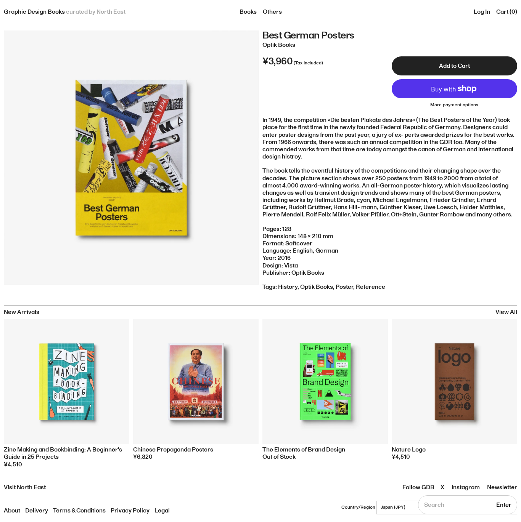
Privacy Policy (130, 510)
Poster (344, 287)
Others (272, 12)
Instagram (466, 487)
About (12, 510)
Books (248, 12)
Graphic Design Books (64, 12)
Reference (370, 287)
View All (506, 312)
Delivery (36, 510)
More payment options (454, 105)
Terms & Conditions (79, 510)
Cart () (506, 12)
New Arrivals (21, 312)
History (287, 287)
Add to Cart (454, 66)
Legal (162, 510)
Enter (503, 505)
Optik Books (316, 287)
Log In (482, 12)
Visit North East (25, 487)
